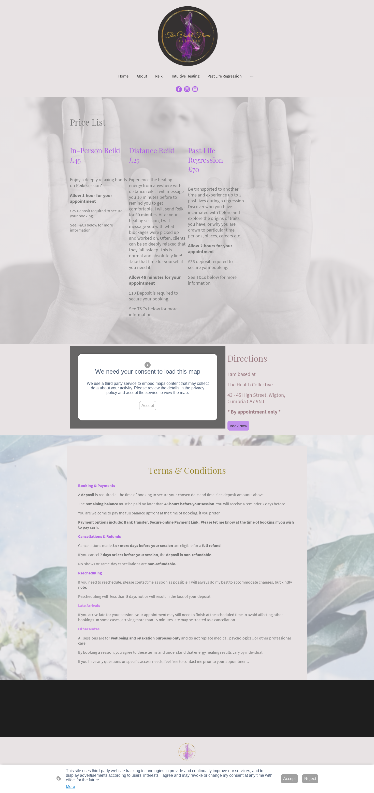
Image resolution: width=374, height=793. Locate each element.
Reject (310, 778)
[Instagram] (187, 89)
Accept (147, 405)
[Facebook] (179, 89)
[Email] (195, 89)
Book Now (238, 425)
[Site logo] (187, 35)
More (70, 786)
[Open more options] (252, 76)
